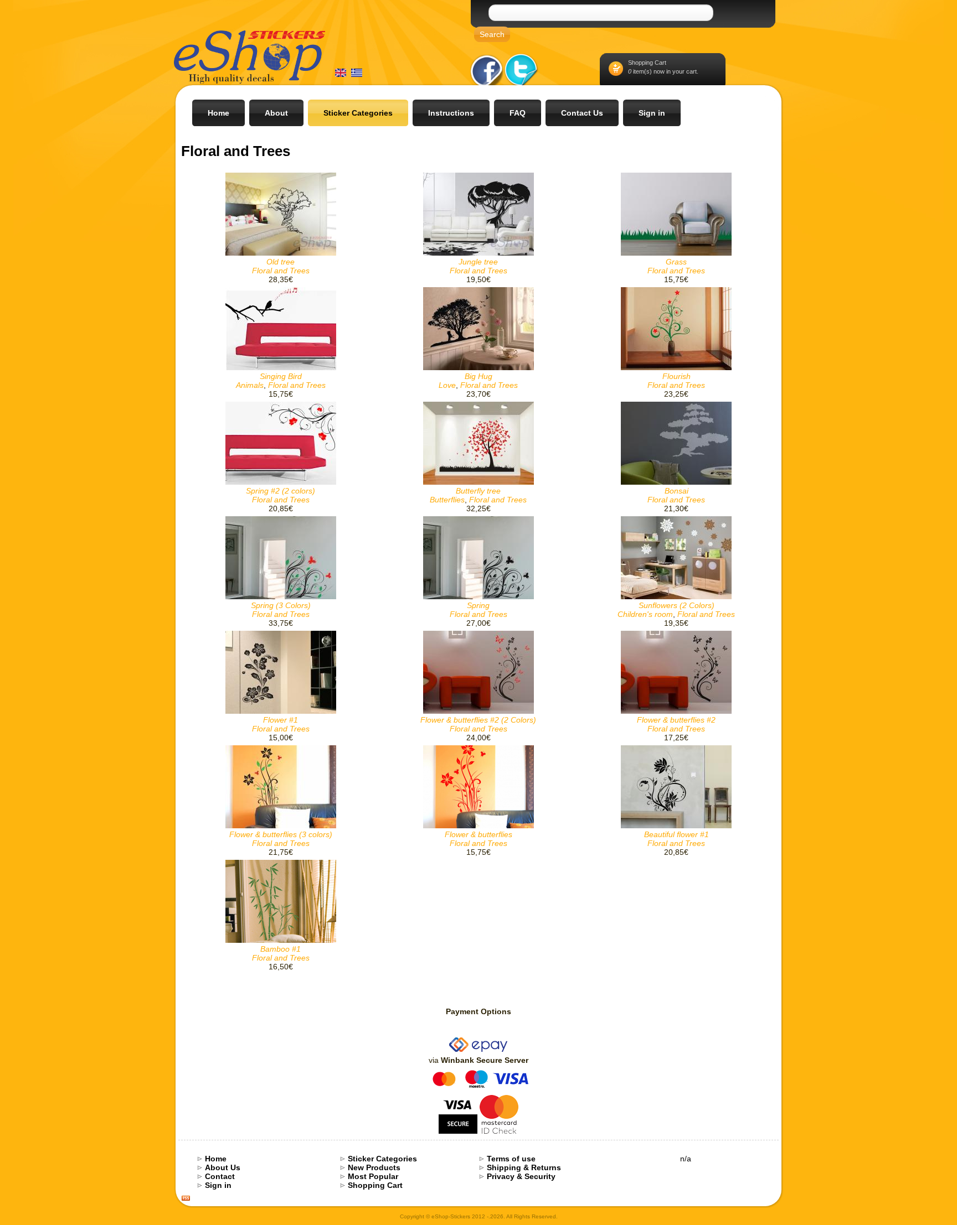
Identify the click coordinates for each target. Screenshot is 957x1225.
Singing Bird (281, 376)
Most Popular (373, 1176)
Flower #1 (280, 719)
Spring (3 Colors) (281, 605)
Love (447, 385)
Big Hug (478, 376)
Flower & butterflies (478, 834)
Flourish (676, 376)
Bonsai (676, 490)
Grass (676, 261)
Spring (478, 605)
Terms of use (511, 1158)
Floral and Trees (281, 270)
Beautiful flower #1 (676, 834)
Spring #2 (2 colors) (280, 490)
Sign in (218, 1185)
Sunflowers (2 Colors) (676, 605)
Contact (220, 1176)
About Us (222, 1167)
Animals (250, 385)
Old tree (280, 261)
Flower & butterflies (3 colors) (280, 834)
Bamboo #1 (280, 948)
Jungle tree (478, 261)
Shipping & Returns (524, 1167)
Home (216, 1158)
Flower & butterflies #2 (676, 719)
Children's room (645, 614)
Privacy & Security (521, 1176)
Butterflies (447, 499)
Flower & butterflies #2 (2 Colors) (478, 719)
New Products (374, 1167)
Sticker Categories (382, 1158)
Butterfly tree (478, 490)
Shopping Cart (647, 62)
